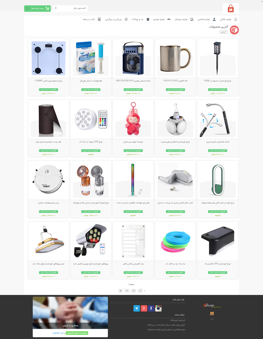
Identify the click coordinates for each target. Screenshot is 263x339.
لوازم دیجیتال (181, 19)
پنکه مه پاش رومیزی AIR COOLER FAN (133, 81)
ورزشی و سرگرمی (113, 19)
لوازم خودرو (159, 19)
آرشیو (223, 32)
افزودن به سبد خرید (217, 90)
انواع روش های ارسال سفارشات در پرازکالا (166, 325)
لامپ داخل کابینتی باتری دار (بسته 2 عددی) (175, 203)
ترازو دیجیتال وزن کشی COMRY (48, 81)
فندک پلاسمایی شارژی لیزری (217, 142)
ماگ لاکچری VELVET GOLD (175, 81)
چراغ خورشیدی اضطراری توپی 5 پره (175, 142)
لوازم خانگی (225, 19)
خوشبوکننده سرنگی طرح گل (91, 81)
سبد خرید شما (37, 8)
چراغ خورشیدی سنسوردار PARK (217, 81)
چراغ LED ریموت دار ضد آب (90, 142)
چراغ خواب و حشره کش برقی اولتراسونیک (217, 203)
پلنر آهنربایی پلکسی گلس (133, 264)
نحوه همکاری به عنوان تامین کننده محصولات (166, 329)
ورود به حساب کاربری (76, 333)
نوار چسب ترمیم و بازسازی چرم (48, 142)
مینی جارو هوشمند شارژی (48, 203)
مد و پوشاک (137, 19)
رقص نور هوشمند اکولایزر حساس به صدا (133, 203)
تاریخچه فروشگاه (177, 320)
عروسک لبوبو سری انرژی (133, 142)
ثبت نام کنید (58, 333)
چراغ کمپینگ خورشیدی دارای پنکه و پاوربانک (91, 203)
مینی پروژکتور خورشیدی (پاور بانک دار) (48, 264)
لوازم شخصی (204, 19)
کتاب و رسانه (89, 19)
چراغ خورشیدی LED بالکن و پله (218, 264)
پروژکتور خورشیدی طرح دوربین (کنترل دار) (91, 264)
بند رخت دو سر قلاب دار (175, 264)
